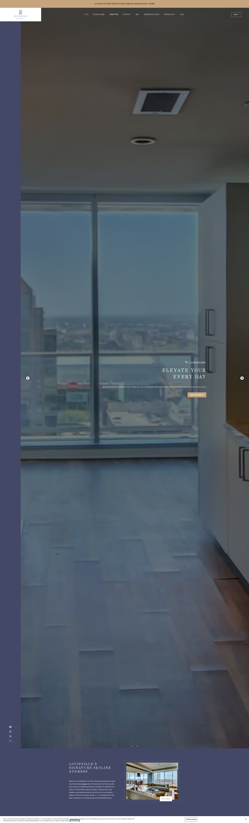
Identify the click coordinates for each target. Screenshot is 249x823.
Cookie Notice (74, 821)
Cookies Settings (191, 819)
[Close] (246, 819)
